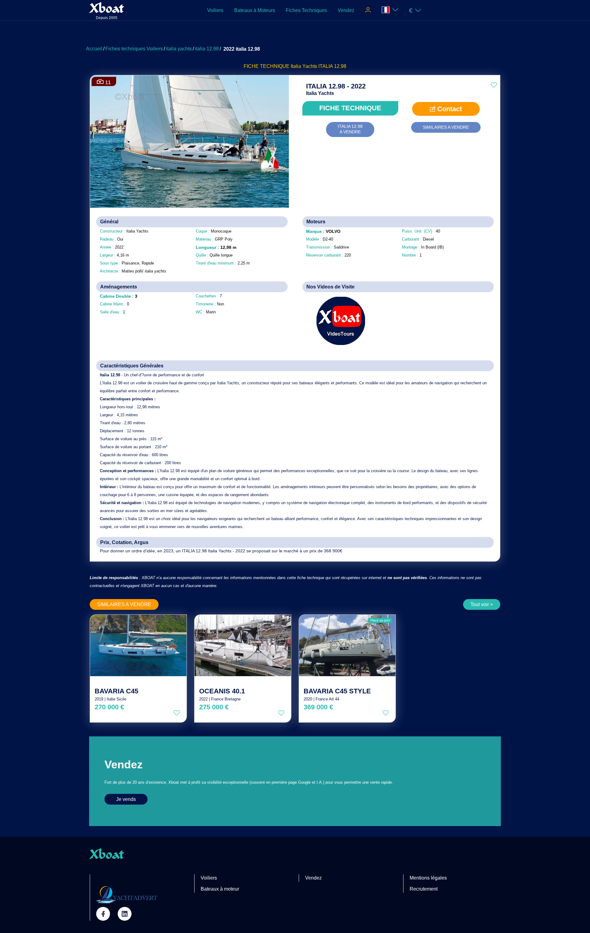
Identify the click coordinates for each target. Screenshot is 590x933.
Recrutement (424, 889)
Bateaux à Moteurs (254, 10)
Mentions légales (428, 877)
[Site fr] (390, 10)
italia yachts (179, 48)
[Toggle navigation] (368, 10)
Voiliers (215, 10)
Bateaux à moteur (220, 889)
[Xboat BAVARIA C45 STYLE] (347, 645)
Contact (448, 109)
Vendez (346, 10)
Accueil (94, 48)
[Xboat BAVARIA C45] (138, 645)
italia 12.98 (207, 48)
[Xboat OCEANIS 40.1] (243, 645)
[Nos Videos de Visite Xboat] (336, 321)
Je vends (126, 799)
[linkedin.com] (125, 914)
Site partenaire (112, 877)
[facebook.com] (103, 914)
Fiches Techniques (306, 10)
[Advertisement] (295, 35)
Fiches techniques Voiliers (134, 48)
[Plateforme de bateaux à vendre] (127, 894)
